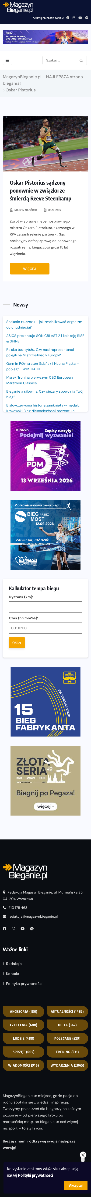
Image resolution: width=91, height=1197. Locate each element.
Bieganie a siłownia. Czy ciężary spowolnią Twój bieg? (44, 394)
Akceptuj (76, 1185)
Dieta (67, 1025)
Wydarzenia (67, 1065)
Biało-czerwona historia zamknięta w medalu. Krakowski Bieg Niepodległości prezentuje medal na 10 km (43, 411)
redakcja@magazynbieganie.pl (33, 916)
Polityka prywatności (24, 983)
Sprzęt (24, 1052)
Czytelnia (23, 1025)
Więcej (29, 269)
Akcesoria (23, 1011)
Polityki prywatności (35, 1175)
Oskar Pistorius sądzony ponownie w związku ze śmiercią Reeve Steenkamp (40, 190)
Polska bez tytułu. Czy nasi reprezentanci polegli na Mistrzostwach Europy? (40, 352)
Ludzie (23, 1038)
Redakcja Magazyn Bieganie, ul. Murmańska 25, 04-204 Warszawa (43, 895)
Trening (67, 1052)
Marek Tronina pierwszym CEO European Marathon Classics (39, 380)
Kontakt (12, 973)
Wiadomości (23, 1065)
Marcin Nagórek (25, 210)
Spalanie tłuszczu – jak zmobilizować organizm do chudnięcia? (44, 324)
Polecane (67, 1038)
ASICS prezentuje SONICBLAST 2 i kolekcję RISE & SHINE (45, 338)
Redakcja (14, 963)
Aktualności (67, 1011)
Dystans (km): (21, 597)
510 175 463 (17, 907)
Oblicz (16, 643)
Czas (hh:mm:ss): (23, 618)
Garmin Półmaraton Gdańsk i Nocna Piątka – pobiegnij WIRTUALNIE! (42, 366)
